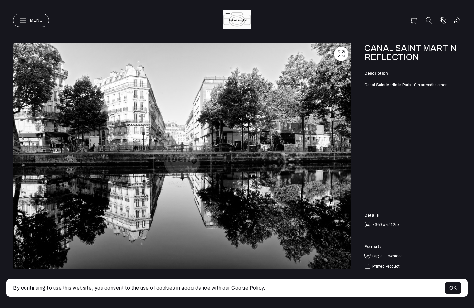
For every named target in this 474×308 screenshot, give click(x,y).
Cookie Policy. (248, 288)
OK (453, 288)
